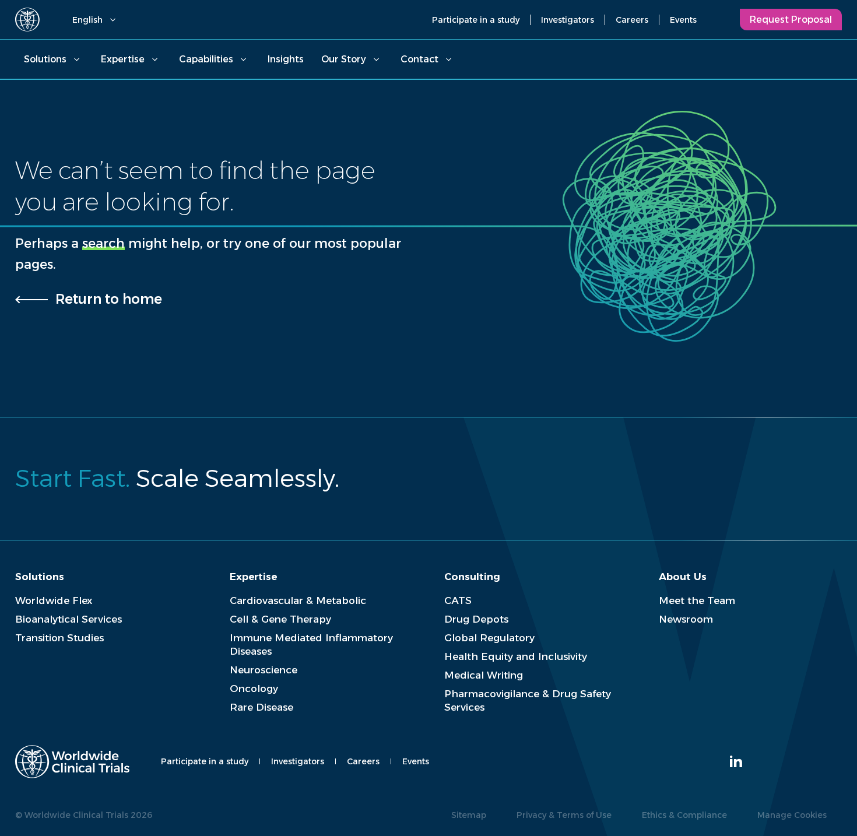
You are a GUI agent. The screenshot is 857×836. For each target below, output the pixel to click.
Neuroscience (263, 670)
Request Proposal (791, 19)
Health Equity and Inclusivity (515, 656)
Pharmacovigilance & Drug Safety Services (527, 700)
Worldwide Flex (53, 600)
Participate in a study (475, 20)
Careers (632, 20)
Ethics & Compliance (684, 815)
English (87, 20)
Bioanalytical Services (68, 619)
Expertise (123, 59)
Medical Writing (483, 675)
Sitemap (468, 815)
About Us (683, 576)
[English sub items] (113, 20)
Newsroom (686, 619)
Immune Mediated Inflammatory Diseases (311, 644)
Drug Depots (476, 619)
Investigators (567, 20)
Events (683, 20)
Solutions (45, 59)
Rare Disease (261, 707)
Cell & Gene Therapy (280, 619)
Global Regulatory (489, 638)
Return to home (108, 299)
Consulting (472, 576)
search (103, 243)
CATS (458, 600)
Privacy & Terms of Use (564, 815)
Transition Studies (59, 638)
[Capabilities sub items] (243, 59)
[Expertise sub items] (154, 59)
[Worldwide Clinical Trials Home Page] (27, 19)
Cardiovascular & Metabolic (298, 600)
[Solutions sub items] (76, 59)
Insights (286, 59)
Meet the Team (697, 600)
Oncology (254, 688)
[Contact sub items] (448, 59)
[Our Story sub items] (376, 59)
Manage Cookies (792, 815)
